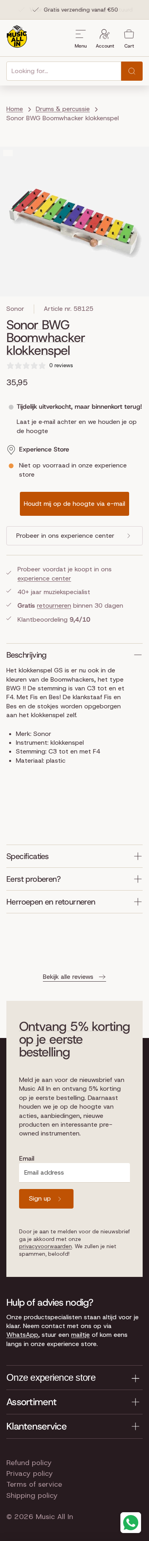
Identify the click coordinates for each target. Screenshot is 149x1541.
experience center (44, 578)
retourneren (54, 605)
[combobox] (64, 71)
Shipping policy (32, 1495)
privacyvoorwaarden (45, 1246)
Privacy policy (29, 1473)
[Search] (132, 71)
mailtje (80, 1334)
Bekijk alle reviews (68, 976)
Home (14, 109)
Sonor (15, 308)
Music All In (54, 1516)
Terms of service (34, 1484)
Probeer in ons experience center (65, 535)
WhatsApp (22, 1334)
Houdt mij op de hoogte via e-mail (74, 503)
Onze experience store (50, 1377)
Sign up (40, 1198)
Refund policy (29, 1462)
